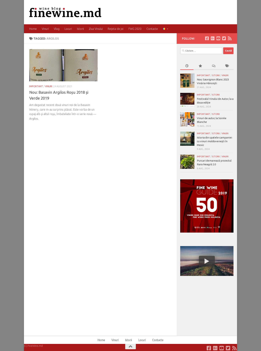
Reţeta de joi (115, 28)
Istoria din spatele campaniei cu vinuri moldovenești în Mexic (214, 141)
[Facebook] (207, 38)
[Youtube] (218, 38)
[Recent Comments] (213, 66)
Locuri (68, 28)
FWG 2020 (135, 28)
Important (36, 86)
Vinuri (45, 28)
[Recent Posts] (187, 66)
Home (33, 28)
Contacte (152, 28)
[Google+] (212, 38)
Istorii (80, 28)
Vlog (56, 28)
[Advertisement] (206, 305)
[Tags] (226, 66)
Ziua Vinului (96, 28)
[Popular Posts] (200, 66)
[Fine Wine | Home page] (65, 12)
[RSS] (229, 38)
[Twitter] (224, 38)
